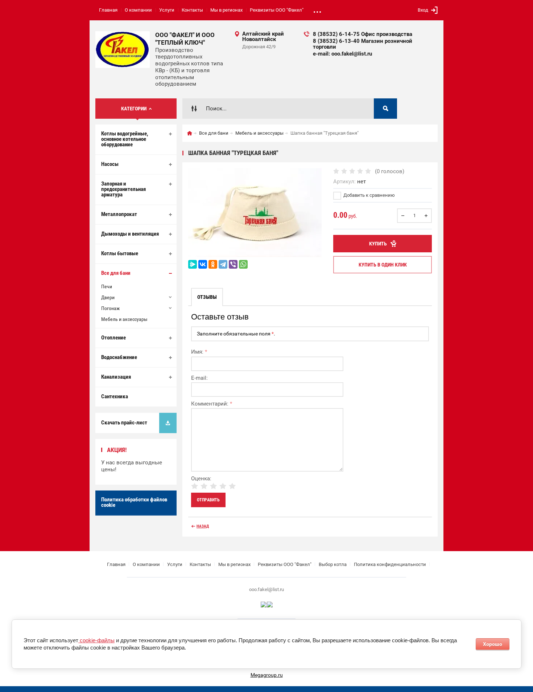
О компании (138, 10)
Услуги (166, 10)
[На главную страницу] (122, 49)
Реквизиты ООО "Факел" (276, 10)
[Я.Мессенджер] (192, 264)
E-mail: (199, 378)
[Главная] (189, 133)
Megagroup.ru (267, 675)
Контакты (192, 10)
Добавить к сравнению (368, 195)
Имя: (199, 352)
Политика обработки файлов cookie (134, 502)
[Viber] (233, 264)
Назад (203, 526)
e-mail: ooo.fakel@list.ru (342, 53)
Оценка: (201, 478)
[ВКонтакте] (202, 264)
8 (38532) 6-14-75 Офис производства (362, 34)
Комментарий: (211, 403)
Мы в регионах (226, 10)
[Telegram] (223, 264)
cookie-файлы (96, 640)
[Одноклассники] (212, 264)
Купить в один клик (383, 265)
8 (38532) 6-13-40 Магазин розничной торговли (362, 44)
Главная (108, 10)
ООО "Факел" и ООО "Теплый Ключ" (185, 38)
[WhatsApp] (243, 264)
